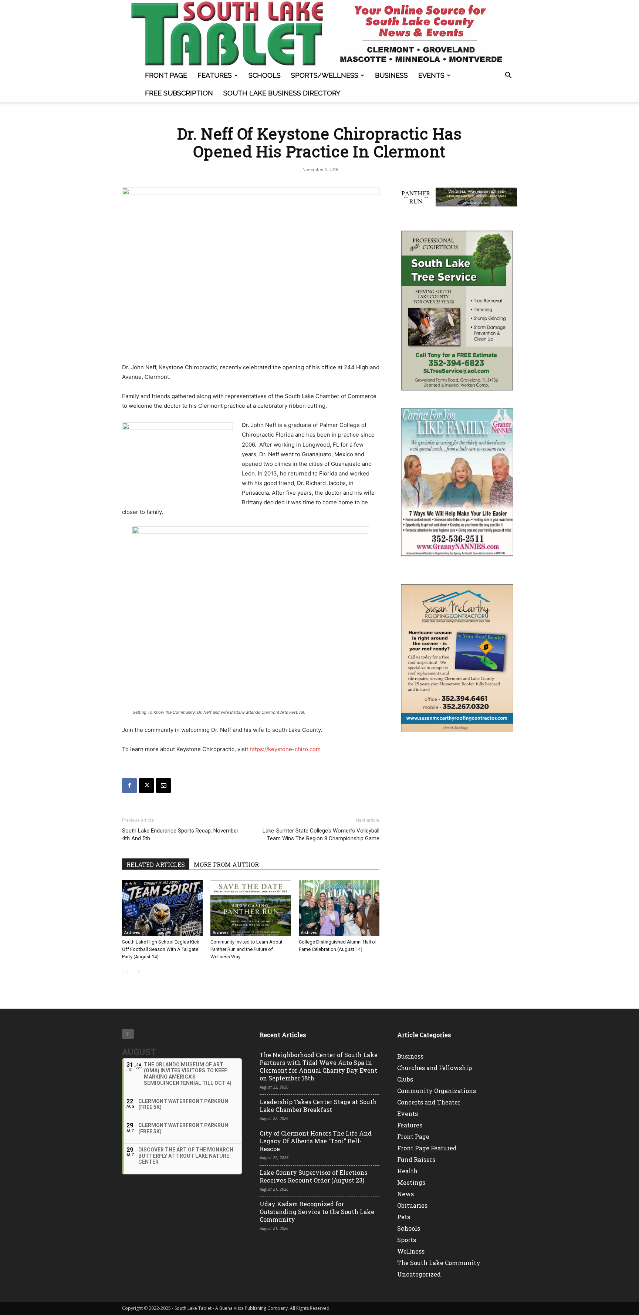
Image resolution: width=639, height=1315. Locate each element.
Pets (403, 1217)
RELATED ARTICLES (155, 864)
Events (431, 75)
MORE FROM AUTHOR (226, 864)
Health (407, 1171)
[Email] (163, 785)
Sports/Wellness (324, 75)
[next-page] (138, 971)
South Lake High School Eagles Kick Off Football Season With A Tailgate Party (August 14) (160, 949)
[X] (146, 785)
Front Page (166, 75)
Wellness (411, 1251)
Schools (264, 75)
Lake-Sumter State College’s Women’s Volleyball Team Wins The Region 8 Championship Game (321, 834)
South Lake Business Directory (281, 93)
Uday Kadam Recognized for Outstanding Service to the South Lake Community (317, 1211)
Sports (406, 1240)
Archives (132, 932)
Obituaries (412, 1205)
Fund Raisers (416, 1159)
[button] (508, 76)
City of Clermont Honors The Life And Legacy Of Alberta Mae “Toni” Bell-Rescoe (316, 1141)
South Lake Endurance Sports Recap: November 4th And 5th (180, 834)
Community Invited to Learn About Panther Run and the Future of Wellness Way (246, 949)
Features (214, 75)
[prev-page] (126, 971)
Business (391, 75)
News (405, 1194)
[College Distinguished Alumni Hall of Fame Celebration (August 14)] (339, 908)
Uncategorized (419, 1274)
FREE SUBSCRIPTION (179, 93)
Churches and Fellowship (434, 1068)
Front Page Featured (427, 1148)
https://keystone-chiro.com (285, 749)
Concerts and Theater (428, 1102)
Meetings (411, 1182)
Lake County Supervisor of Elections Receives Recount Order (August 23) (313, 1176)
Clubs (405, 1079)
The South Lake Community (438, 1263)
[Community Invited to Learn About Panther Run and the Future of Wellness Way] (250, 908)
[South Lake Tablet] (319, 33)
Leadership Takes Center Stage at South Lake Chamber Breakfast (318, 1105)
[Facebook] (129, 785)
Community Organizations (436, 1090)
